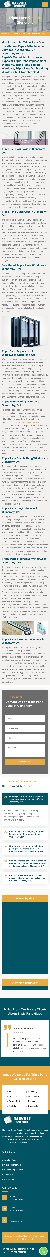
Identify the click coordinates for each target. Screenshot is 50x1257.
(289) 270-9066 (16, 1200)
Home (4, 34)
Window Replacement (13, 1170)
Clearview (13, 1096)
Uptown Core (34, 1106)
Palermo (31, 1101)
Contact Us (9, 1179)
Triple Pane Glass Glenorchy (32, 34)
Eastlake (12, 1106)
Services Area (10, 1174)
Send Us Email (16, 1211)
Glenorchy (13, 34)
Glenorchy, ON (16, 1222)
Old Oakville (33, 1096)
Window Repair (11, 1160)
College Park (14, 1101)
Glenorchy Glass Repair (33, 1236)
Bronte (12, 1092)
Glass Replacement (12, 1165)
